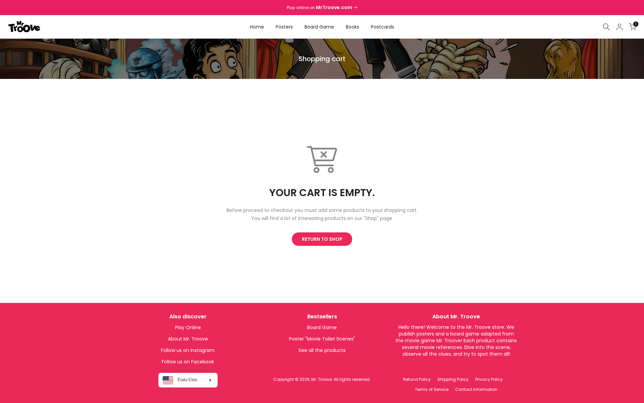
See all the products (322, 350)
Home (257, 27)
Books (352, 27)
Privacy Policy (489, 379)
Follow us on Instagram (188, 350)
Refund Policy (417, 379)
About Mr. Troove (188, 338)
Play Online (188, 327)
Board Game (319, 27)
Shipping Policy (453, 379)
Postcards (382, 27)
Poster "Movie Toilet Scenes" (322, 338)
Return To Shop (322, 239)
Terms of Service (431, 389)
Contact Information (476, 389)
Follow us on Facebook (188, 361)
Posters (284, 27)
